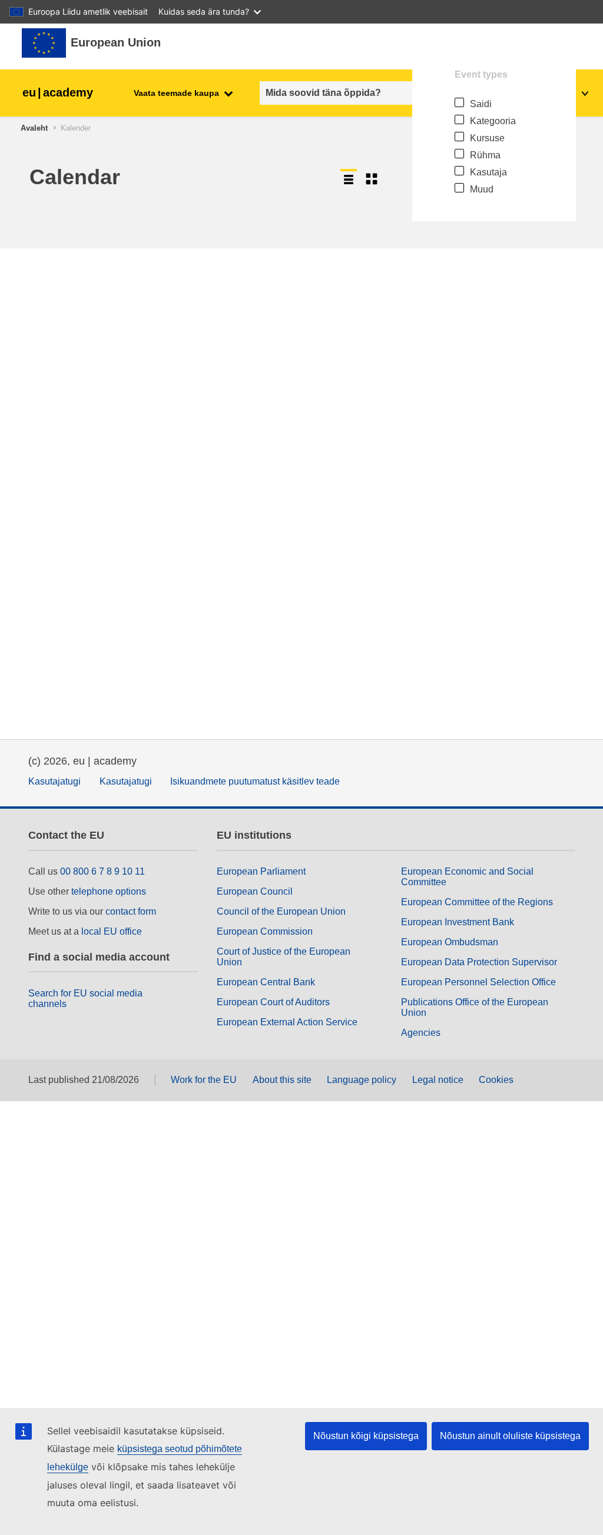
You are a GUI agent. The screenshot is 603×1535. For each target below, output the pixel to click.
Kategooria (493, 121)
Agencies (420, 1033)
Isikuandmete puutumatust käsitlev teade (255, 781)
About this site (282, 1080)
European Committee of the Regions (477, 902)
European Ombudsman (449, 942)
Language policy (361, 1080)
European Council (255, 891)
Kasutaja (488, 172)
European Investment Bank (457, 922)
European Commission (265, 931)
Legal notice (437, 1080)
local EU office (111, 931)
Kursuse (487, 138)
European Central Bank (266, 982)
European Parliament (261, 871)
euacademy (57, 92)
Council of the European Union (281, 911)
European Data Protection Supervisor (479, 962)
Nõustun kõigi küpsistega (366, 1436)
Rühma (485, 155)
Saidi (481, 104)
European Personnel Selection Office (478, 982)
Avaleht (34, 128)
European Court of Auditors (273, 1002)
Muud (481, 189)
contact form (130, 911)
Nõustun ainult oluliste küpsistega (510, 1436)
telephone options (108, 891)
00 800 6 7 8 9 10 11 (102, 871)
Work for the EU (204, 1080)
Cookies (496, 1080)
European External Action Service (287, 1022)
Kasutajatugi (54, 781)
